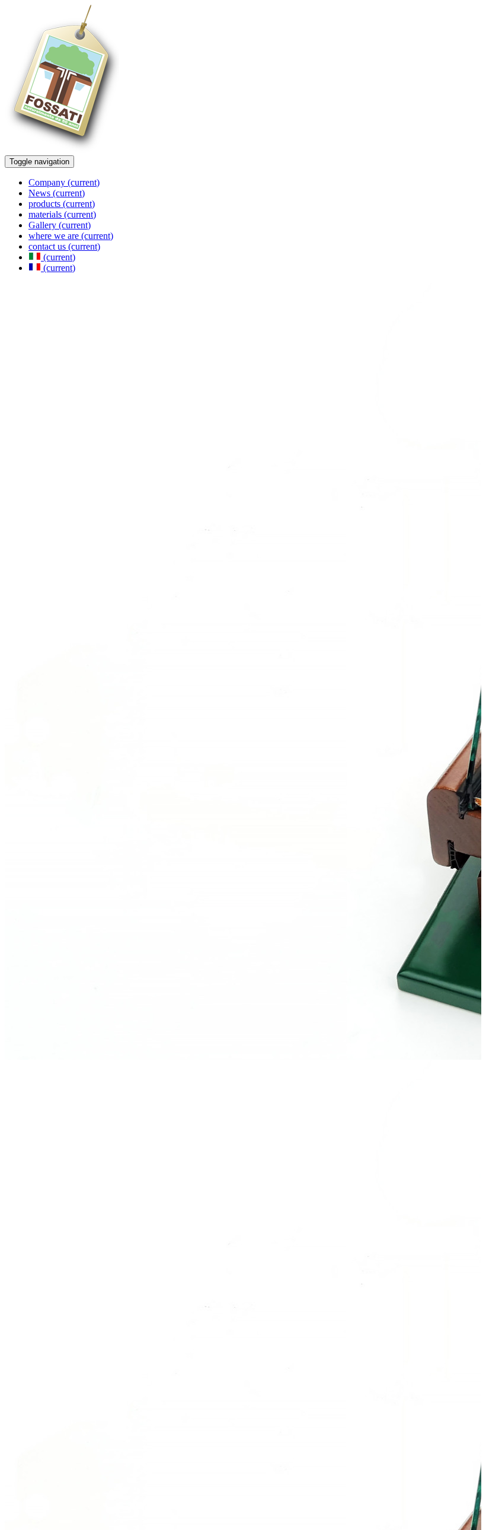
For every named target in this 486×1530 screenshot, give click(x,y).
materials (62, 214)
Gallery (59, 225)
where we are (70, 236)
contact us (64, 246)
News (56, 193)
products (61, 204)
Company (64, 182)
